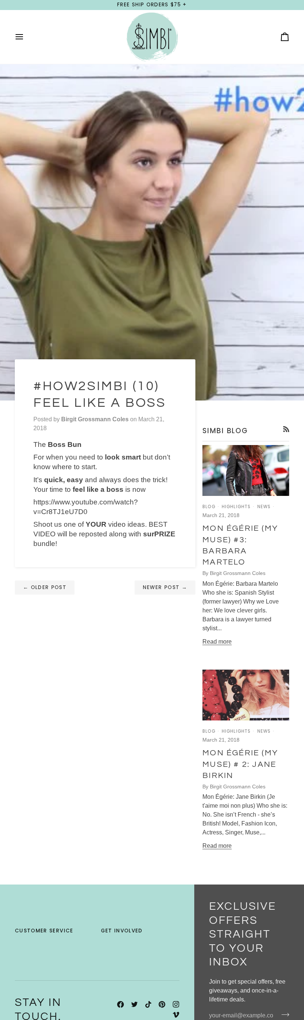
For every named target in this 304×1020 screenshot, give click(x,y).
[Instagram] (176, 1004)
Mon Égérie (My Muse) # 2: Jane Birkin (240, 764)
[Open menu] (26, 37)
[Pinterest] (162, 1004)
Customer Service (44, 930)
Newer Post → (165, 587)
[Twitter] (134, 1004)
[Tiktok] (148, 1004)
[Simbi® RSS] (286, 429)
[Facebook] (120, 1004)
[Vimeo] (176, 1014)
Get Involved (122, 930)
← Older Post (44, 587)
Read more (217, 641)
